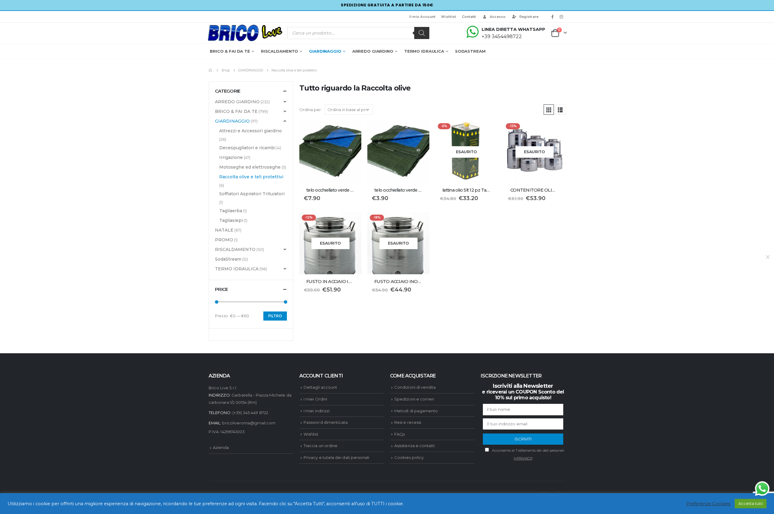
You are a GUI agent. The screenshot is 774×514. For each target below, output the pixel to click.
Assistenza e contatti (414, 445)
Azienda (221, 447)
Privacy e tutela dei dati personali (336, 457)
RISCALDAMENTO (279, 51)
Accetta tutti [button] (750, 503)
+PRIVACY (523, 458)
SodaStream (228, 259)
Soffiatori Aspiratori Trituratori (252, 193)
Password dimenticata (326, 422)
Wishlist (448, 17)
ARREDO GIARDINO (372, 51)
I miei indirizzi (317, 410)
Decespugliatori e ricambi (247, 147)
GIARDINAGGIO (325, 51)
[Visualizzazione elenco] (560, 109)
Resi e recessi (407, 422)
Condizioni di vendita (415, 387)
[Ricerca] (421, 33)
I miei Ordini (315, 399)
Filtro (275, 316)
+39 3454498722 (502, 36)
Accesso (498, 17)
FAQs (399, 434)
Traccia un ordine (320, 445)
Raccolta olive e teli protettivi (251, 177)
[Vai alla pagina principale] (211, 70)
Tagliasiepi (231, 220)
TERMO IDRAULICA (424, 51)
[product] (330, 152)
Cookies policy (409, 457)
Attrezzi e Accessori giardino (250, 130)
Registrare (529, 17)
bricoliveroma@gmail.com (248, 422)
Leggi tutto (487, 130)
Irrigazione (231, 157)
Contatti (469, 17)
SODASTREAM (470, 51)
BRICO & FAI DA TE (230, 51)
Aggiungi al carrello (351, 130)
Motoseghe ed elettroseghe (250, 167)
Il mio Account (422, 17)
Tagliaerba (230, 210)
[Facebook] (553, 17)
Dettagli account (320, 387)
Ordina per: (310, 109)
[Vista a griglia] (549, 109)
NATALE (224, 230)
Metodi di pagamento (416, 410)
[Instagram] (561, 17)
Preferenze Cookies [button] (708, 503)
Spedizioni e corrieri (414, 399)
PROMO (224, 239)
